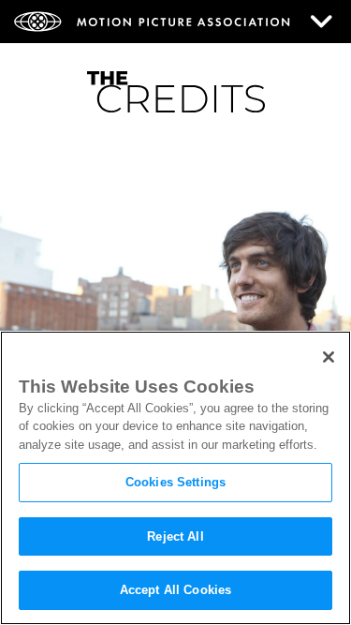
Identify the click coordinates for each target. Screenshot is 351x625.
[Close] (328, 357)
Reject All (175, 536)
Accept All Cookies (175, 590)
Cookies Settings (175, 482)
